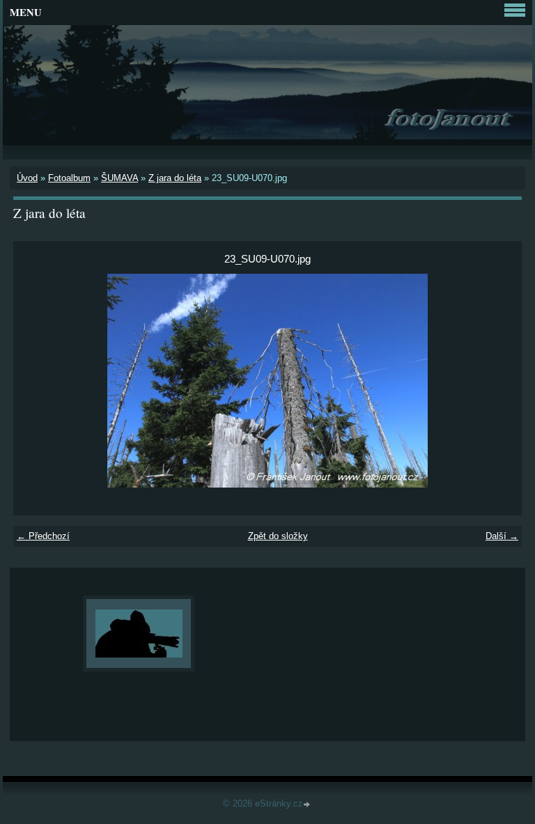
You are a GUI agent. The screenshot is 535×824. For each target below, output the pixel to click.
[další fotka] (499, 381)
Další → (502, 536)
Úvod (27, 178)
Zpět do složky (278, 536)
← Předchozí (43, 536)
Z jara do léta (174, 178)
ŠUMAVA (119, 178)
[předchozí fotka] (36, 381)
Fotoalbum (69, 178)
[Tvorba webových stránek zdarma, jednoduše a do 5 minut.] (308, 805)
